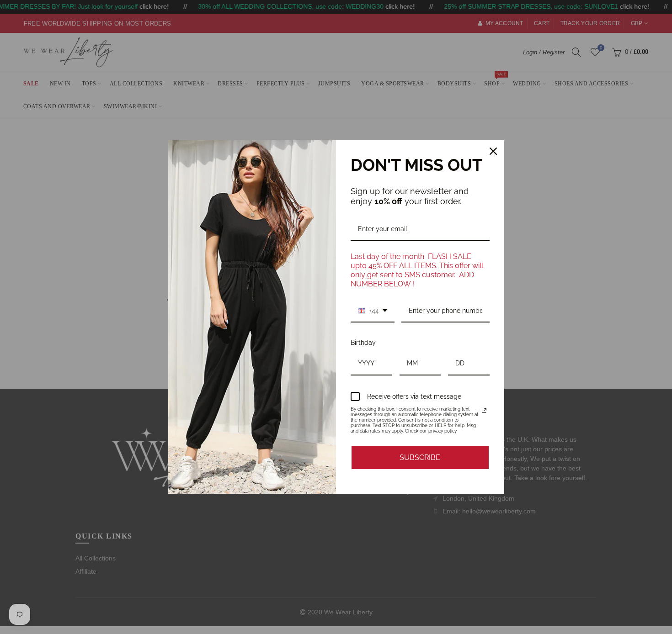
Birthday (363, 342)
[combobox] (373, 311)
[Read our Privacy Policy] (484, 410)
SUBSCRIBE (420, 457)
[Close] (493, 151)
